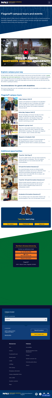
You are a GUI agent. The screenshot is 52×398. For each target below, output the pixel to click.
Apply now (41, 224)
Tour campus (10, 224)
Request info (26, 224)
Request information (26, 258)
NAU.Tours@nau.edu (9, 89)
